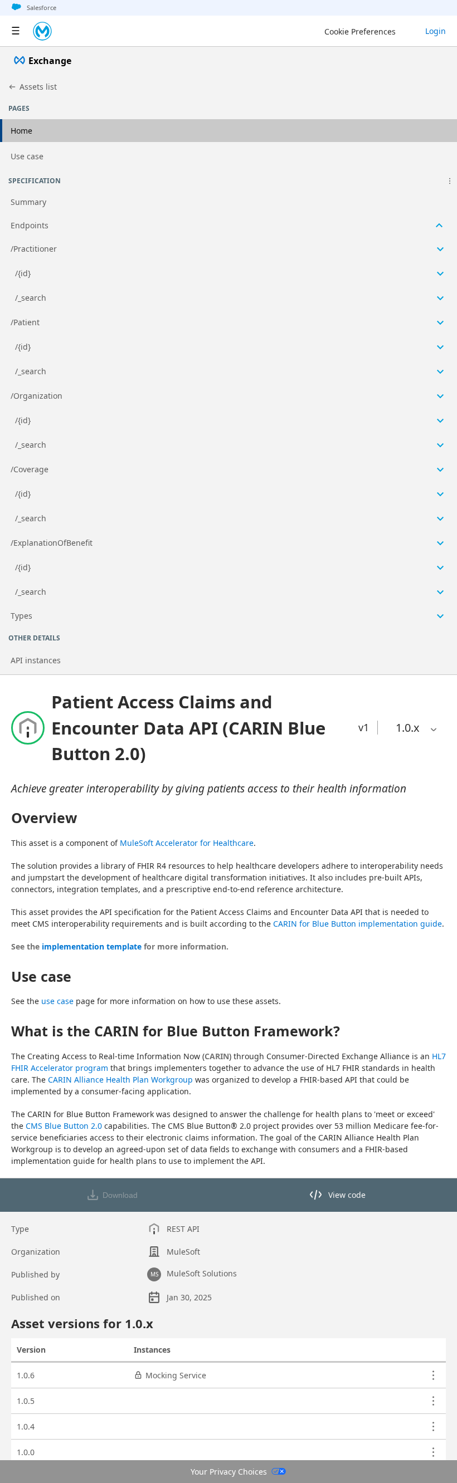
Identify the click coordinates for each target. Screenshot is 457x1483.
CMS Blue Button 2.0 (64, 1125)
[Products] (15, 31)
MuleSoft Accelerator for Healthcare (187, 843)
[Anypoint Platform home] (42, 31)
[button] (449, 181)
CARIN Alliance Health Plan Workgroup (120, 1079)
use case (57, 1001)
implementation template (92, 946)
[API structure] (228, 410)
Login (435, 31)
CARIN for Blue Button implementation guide (357, 923)
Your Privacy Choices (229, 1471)
